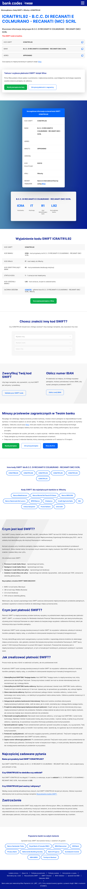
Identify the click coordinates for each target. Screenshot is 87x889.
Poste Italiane (46, 507)
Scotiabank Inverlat (72, 852)
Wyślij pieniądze (11, 446)
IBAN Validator (59, 876)
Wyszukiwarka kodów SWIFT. (46, 794)
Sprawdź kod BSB (73, 876)
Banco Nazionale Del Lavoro (15, 501)
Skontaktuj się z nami (14, 876)
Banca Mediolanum (20, 495)
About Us (25, 873)
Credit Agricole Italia (65, 501)
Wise (39, 62)
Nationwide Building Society (32, 852)
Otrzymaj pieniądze (31, 446)
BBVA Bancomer (61, 846)
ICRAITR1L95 (58, 473)
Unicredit (59, 507)
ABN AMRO (34, 857)
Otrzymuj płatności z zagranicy (42, 87)
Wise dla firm (50, 446)
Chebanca (48, 501)
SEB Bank (75, 846)
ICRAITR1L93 (43, 473)
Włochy (26, 10)
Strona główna (6, 10)
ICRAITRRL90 (13, 473)
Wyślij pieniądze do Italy (15, 87)
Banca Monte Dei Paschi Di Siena (44, 495)
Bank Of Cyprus (53, 852)
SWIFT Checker (47, 876)
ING (79, 501)
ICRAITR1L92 (35, 10)
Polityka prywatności (38, 873)
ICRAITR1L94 (73, 473)
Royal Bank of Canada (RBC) (39, 846)
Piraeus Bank (12, 852)
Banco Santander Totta (15, 846)
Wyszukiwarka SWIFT (31, 876)
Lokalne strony (13, 873)
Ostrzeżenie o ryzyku (69, 873)
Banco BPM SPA (67, 495)
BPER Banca (35, 501)
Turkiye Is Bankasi (49, 857)
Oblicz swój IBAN (55, 392)
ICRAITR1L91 (43, 478)
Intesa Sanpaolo (29, 507)
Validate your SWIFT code (14, 393)
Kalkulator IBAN (44, 878)
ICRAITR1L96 (28, 473)
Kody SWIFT (17, 10)
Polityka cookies (53, 873)
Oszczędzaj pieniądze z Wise (43, 301)
